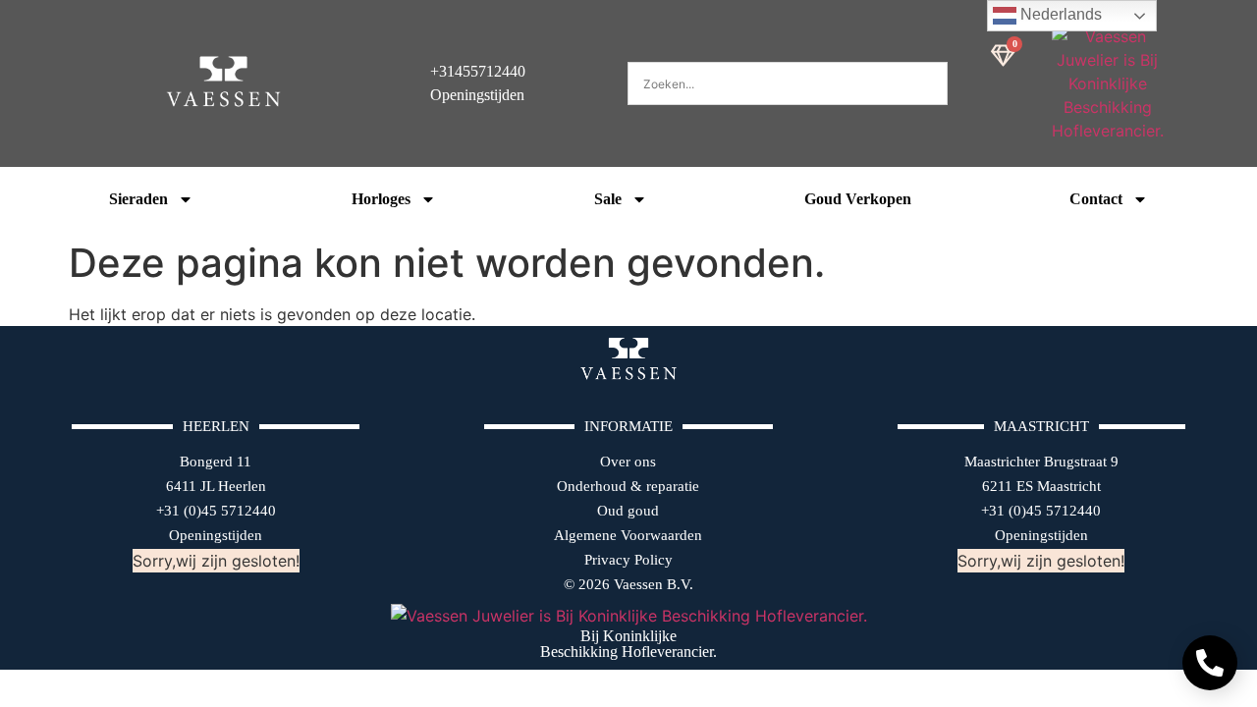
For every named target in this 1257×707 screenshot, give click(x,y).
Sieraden (138, 198)
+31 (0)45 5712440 (216, 510)
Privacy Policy (628, 560)
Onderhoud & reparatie (628, 486)
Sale (608, 198)
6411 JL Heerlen (216, 486)
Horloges (381, 198)
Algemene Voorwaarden (628, 535)
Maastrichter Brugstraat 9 (1041, 461)
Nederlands (1059, 14)
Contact (1095, 198)
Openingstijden (215, 535)
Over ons (628, 461)
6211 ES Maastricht (1041, 486)
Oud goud (628, 510)
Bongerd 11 (215, 461)
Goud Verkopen (857, 198)
